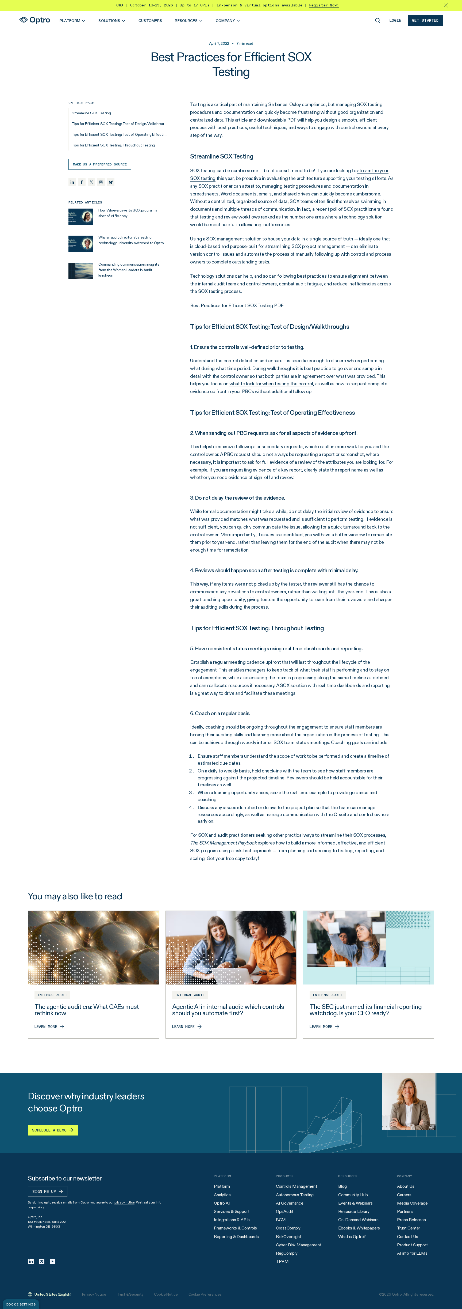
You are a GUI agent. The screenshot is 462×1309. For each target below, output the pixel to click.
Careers (404, 1194)
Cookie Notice (166, 1294)
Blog (342, 1186)
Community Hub (353, 1194)
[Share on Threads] (101, 182)
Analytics (222, 1194)
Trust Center (408, 1228)
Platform (222, 1186)
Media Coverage (412, 1203)
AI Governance (289, 1203)
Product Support (412, 1244)
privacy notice (124, 1202)
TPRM (282, 1261)
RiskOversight (288, 1236)
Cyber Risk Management (298, 1244)
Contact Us (407, 1236)
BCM (281, 1219)
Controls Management (296, 1186)
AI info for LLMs (412, 1253)
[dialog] (21, 1304)
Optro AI (222, 1203)
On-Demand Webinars (358, 1219)
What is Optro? (352, 1236)
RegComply (287, 1253)
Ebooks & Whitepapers (359, 1228)
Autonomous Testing (295, 1194)
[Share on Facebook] (82, 182)
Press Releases (411, 1219)
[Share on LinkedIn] (72, 182)
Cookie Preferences (205, 1294)
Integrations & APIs (232, 1219)
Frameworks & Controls (235, 1228)
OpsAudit (284, 1211)
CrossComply (288, 1228)
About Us (405, 1186)
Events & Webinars (355, 1203)
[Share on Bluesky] (110, 182)
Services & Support (231, 1211)
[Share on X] (91, 182)
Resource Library (353, 1211)
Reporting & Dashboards (236, 1236)
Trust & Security (130, 1294)
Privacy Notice (94, 1294)
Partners (405, 1211)
